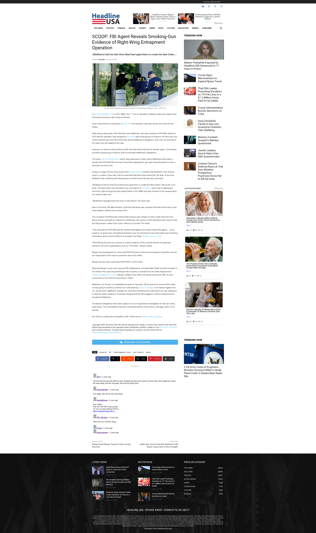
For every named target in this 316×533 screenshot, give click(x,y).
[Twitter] (215, 6)
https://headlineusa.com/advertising (106, 332)
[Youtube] (202, 6)
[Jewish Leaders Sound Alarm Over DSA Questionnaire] (190, 153)
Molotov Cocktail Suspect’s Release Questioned (208, 140)
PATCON (127, 123)
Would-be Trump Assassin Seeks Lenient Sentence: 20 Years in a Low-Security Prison (118, 494)
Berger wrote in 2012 (152, 236)
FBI (131, 114)
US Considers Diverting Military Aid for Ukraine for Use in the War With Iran (118, 482)
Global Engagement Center (104, 275)
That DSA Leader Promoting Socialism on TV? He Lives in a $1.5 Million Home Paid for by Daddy (210, 94)
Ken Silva (102, 59)
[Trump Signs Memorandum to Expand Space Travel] (190, 78)
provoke (131, 136)
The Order (146, 188)
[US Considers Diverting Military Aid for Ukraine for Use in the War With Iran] (98, 483)
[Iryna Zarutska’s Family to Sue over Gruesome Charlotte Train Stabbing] (190, 123)
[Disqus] (135, 403)
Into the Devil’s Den (109, 159)
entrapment (103, 352)
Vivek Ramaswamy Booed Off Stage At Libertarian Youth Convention (117, 469)
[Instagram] (221, 6)
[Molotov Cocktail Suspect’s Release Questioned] (190, 140)
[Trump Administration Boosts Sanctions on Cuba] (190, 110)
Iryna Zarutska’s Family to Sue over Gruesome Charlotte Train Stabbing (209, 125)
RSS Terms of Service (168, 327)
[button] (221, 28)
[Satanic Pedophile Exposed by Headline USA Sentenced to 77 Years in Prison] (204, 50)
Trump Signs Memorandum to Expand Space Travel (210, 78)
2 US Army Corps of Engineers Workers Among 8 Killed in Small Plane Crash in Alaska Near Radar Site (203, 372)
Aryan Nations (136, 172)
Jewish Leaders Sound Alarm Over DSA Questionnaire (208, 153)
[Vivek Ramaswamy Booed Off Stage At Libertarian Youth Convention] (98, 470)
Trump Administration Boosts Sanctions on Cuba (210, 110)
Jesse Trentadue (146, 287)
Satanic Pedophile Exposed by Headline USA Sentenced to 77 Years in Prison (201, 65)
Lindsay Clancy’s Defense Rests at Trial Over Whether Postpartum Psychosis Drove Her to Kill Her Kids (210, 171)
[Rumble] (209, 6)
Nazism (148, 352)
